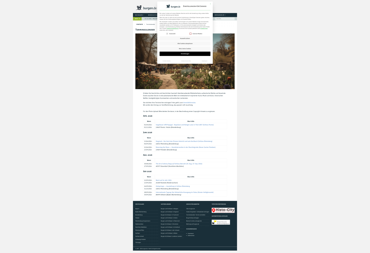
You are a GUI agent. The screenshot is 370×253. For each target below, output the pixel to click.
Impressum (204, 61)
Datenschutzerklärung (173, 28)
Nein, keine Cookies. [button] (185, 48)
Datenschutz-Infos (186, 61)
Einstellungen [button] (204, 28)
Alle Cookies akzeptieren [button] (185, 43)
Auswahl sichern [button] (185, 38)
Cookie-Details (166, 61)
